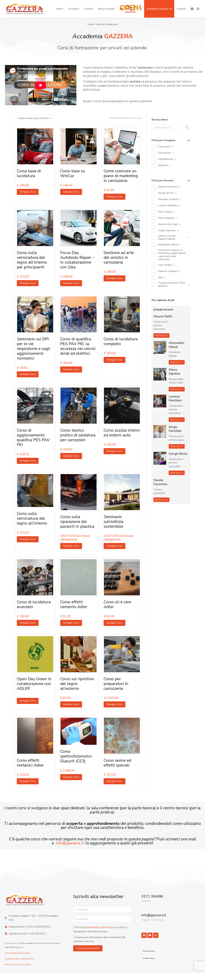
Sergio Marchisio (175, 429)
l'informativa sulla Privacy (100, 927)
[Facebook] (144, 935)
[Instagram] (155, 935)
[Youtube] (149, 935)
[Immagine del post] (159, 347)
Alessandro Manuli (176, 345)
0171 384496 (152, 896)
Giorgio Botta (178, 454)
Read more (160, 335)
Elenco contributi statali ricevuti (17, 953)
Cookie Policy (148, 958)
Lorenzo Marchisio (175, 398)
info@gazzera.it (70, 843)
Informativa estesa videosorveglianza (19, 959)
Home (90, 24)
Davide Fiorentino (160, 482)
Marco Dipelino (174, 372)
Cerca (186, 127)
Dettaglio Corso (28, 191)
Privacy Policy (149, 951)
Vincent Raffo (162, 317)
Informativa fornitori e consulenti (18, 964)
